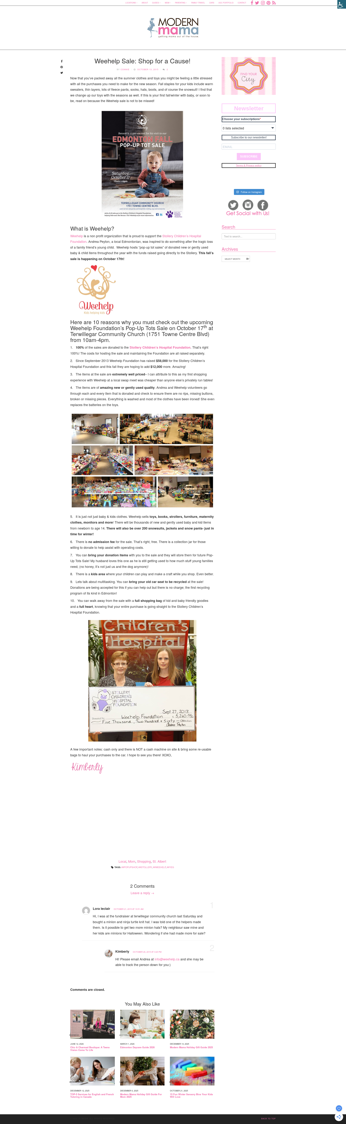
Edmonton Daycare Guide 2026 (137, 1047)
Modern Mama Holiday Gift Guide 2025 (191, 1047)
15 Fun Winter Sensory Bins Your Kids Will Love (191, 1095)
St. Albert (159, 861)
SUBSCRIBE (249, 156)
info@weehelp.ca (167, 959)
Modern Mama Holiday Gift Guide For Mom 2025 (141, 1095)
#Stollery (146, 867)
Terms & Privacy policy (248, 165)
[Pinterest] (268, 2)
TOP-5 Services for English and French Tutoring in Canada (92, 1095)
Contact (242, 2)
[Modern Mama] (173, 25)
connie (125, 69)
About (145, 2)
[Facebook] (252, 2)
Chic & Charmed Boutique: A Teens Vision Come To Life (90, 1048)
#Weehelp (160, 867)
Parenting (180, 2)
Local (122, 861)
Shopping (144, 861)
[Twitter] (257, 2)
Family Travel (198, 2)
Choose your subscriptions (241, 119)
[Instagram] (263, 2)
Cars (211, 2)
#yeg (171, 867)
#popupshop (130, 867)
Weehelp (76, 235)
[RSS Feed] (274, 2)
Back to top (268, 1118)
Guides (155, 2)
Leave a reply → (142, 892)
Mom (167, 2)
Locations (130, 2)
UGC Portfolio (226, 2)
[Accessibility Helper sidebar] (341, 4)
